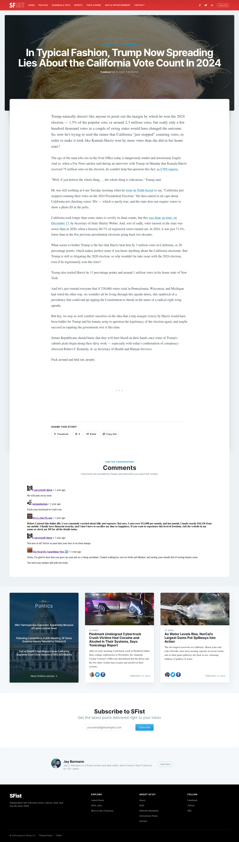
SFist (16, 796)
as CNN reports (167, 169)
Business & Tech (61, 5)
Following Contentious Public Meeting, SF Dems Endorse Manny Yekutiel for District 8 (44, 639)
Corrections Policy (148, 816)
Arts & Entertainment (118, 5)
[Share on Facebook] (103, 674)
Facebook (192, 800)
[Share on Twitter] (97, 674)
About (142, 800)
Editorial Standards (148, 810)
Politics (43, 5)
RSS (189, 810)
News (31, 5)
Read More (165, 764)
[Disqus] (119, 525)
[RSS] (213, 5)
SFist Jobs (96, 805)
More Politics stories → (44, 676)
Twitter (191, 805)
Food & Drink (93, 5)
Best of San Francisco (102, 810)
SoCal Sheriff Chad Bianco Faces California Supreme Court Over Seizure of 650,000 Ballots (44, 653)
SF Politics (109, 44)
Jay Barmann (128, 44)
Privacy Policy (46, 835)
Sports (78, 5)
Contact (139, 5)
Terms (59, 835)
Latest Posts (97, 800)
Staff (141, 805)
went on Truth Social (139, 190)
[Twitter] (206, 5)
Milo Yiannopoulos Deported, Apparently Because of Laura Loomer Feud (44, 626)
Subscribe (223, 5)
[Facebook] (200, 5)
